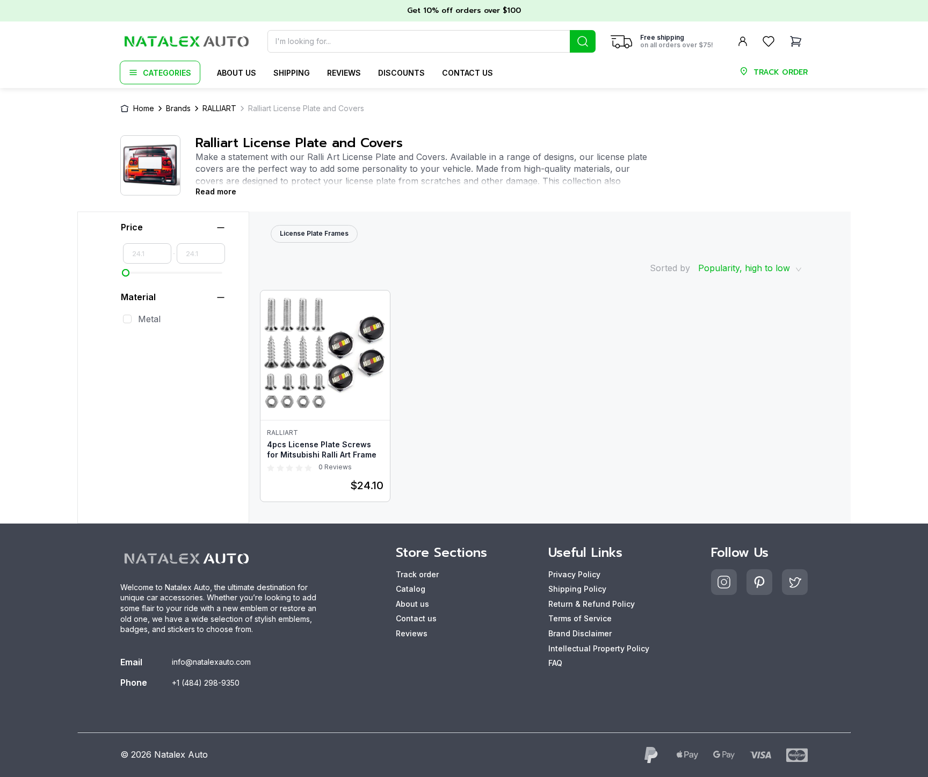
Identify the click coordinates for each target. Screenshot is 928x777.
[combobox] (431, 41)
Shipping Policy (577, 588)
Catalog (410, 588)
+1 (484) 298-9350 (206, 682)
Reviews (344, 72)
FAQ (555, 662)
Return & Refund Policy (591, 603)
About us (236, 72)
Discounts (401, 72)
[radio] (270, 467)
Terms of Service (580, 618)
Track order (417, 574)
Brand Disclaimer (580, 633)
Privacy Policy (574, 574)
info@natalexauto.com (211, 661)
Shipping (291, 72)
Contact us (467, 72)
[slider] (125, 272)
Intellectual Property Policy (598, 648)
